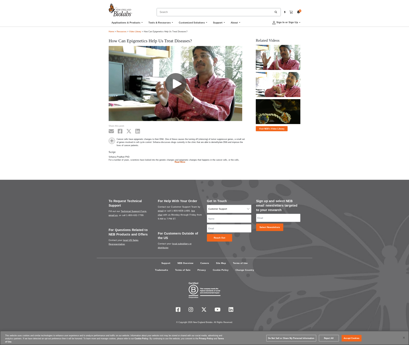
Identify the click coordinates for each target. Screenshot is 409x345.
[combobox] (215, 12)
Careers (204, 263)
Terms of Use (240, 263)
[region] (204, 338)
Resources (122, 31)
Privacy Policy (206, 338)
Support (165, 263)
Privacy (201, 270)
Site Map (221, 263)
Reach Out (219, 238)
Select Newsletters (269, 227)
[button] (276, 11)
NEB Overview (185, 263)
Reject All (329, 338)
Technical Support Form (133, 211)
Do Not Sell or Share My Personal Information (291, 338)
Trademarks (161, 270)
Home (111, 31)
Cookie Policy (220, 270)
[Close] (403, 337)
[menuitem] (127, 23)
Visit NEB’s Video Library (271, 129)
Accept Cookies (351, 338)
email (161, 210)
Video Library (135, 31)
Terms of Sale (182, 270)
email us (113, 215)
